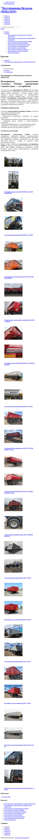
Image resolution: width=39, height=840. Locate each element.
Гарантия (7, 22)
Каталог (6, 33)
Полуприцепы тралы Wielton (17, 48)
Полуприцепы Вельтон (22, 837)
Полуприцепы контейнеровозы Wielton (20, 41)
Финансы (7, 20)
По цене (6, 70)
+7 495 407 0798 (6, 797)
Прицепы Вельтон (13, 52)
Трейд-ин (7, 19)
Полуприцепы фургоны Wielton (18, 51)
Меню (3, 29)
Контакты (7, 24)
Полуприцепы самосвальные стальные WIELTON (19, 62)
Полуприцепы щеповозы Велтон (18, 49)
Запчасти (7, 17)
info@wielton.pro (9, 4)
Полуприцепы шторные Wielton (18, 43)
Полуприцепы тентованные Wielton (19, 44)
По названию (8, 72)
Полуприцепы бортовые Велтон (18, 46)
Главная (6, 16)
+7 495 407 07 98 (9, 2)
